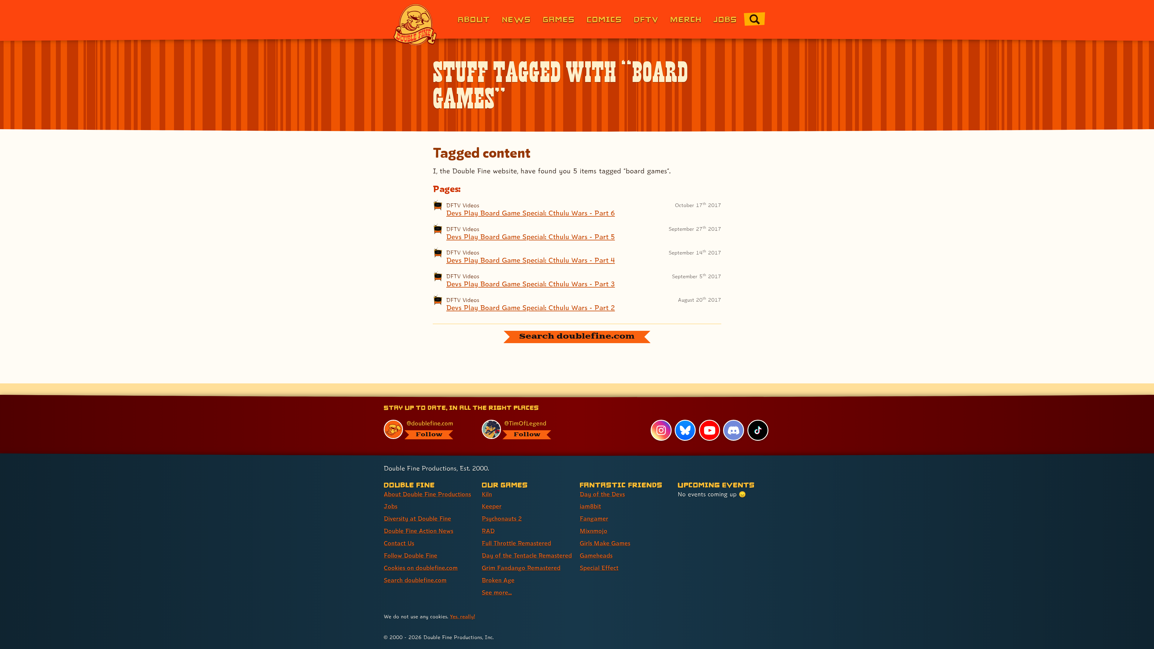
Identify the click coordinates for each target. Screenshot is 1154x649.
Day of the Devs (602, 494)
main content (608, 397)
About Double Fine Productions (427, 494)
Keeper (492, 506)
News (516, 19)
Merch (686, 19)
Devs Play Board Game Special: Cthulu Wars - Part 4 (530, 260)
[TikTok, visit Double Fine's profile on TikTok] (757, 430)
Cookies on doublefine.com (421, 567)
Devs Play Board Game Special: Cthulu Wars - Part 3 (530, 284)
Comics (604, 19)
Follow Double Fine (410, 555)
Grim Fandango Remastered (521, 567)
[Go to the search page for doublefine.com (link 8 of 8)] (754, 19)
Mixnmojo (593, 531)
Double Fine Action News (418, 531)
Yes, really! (462, 616)
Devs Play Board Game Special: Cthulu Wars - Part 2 (530, 308)
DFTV (646, 19)
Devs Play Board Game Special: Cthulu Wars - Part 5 (530, 237)
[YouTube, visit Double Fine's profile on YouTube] (709, 430)
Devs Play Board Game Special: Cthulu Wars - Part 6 (530, 213)
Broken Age (498, 580)
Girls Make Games (605, 543)
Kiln (487, 494)
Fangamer (594, 518)
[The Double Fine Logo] (415, 24)
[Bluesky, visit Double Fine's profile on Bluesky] (685, 430)
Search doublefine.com (415, 580)
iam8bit (590, 506)
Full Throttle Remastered (516, 543)
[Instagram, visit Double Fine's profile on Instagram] (661, 430)
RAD (488, 531)
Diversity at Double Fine (417, 518)
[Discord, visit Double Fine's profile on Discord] (733, 430)
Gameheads (596, 555)
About (474, 19)
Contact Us (399, 543)
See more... (497, 592)
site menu (570, 397)
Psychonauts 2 (502, 518)
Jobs (725, 19)
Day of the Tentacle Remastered (527, 555)
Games (559, 19)
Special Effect (599, 567)
